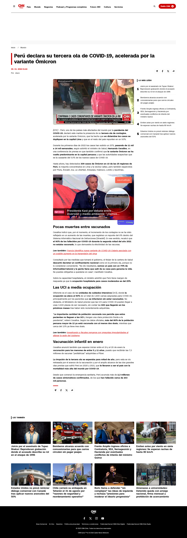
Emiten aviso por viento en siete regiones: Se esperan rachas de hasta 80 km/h (157, 124)
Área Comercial (41, 524)
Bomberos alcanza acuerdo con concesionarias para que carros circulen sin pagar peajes (157, 100)
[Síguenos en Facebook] (84, 518)
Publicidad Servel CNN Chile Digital (112, 524)
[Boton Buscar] (155, 6)
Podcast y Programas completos (71, 7)
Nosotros (59, 524)
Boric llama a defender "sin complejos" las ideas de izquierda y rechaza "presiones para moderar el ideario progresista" (114, 492)
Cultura (107, 7)
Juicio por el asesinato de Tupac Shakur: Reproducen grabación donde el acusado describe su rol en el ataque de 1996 (157, 89)
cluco (17, 73)
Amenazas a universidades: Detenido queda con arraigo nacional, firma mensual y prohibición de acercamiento (152, 492)
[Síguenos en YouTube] (103, 518)
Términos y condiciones (90, 524)
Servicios (118, 7)
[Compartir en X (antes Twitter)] (168, 71)
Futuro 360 (95, 7)
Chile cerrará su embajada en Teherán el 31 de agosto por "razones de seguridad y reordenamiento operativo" (70, 492)
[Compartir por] (173, 71)
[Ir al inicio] (21, 6)
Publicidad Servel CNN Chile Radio (139, 524)
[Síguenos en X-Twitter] (90, 518)
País (29, 7)
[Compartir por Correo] (157, 71)
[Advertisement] (30, 225)
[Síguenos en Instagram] (97, 518)
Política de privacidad (72, 524)
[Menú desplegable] (14, 6)
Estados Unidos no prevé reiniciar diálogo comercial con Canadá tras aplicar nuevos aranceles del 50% (157, 134)
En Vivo (51, 524)
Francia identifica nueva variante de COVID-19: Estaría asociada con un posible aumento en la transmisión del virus (92, 252)
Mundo (37, 7)
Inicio (13, 47)
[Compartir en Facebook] (162, 71)
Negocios (48, 7)
